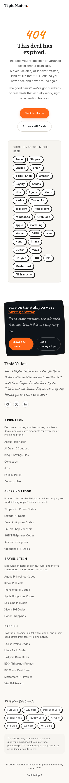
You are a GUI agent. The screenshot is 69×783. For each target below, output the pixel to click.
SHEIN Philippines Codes (19, 535)
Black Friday (14, 717)
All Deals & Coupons (16, 448)
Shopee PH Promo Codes (20, 509)
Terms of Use (12, 481)
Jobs (7, 468)
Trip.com (21, 208)
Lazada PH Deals (14, 515)
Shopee (35, 159)
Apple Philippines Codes (19, 596)
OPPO (35, 233)
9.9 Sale (28, 725)
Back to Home (34, 113)
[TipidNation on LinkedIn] (25, 404)
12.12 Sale (30, 709)
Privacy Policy (13, 474)
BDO (36, 258)
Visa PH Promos (14, 683)
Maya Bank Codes (15, 650)
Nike (19, 192)
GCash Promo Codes (17, 643)
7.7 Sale (55, 717)
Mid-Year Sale (51, 709)
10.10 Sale (46, 725)
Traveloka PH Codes (17, 589)
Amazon (44, 175)
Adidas (36, 183)
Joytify (20, 183)
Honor (20, 241)
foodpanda (23, 216)
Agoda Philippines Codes (19, 576)
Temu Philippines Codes (19, 522)
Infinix (35, 241)
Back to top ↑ (34, 775)
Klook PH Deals (13, 583)
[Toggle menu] (61, 6)
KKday (20, 200)
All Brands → (24, 274)
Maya (35, 249)
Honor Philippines (15, 616)
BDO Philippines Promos (19, 663)
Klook (48, 192)
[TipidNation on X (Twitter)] (16, 404)
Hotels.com (41, 208)
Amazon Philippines (16, 542)
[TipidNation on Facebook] (7, 404)
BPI (48, 258)
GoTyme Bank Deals (16, 657)
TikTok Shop (24, 175)
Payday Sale (36, 717)
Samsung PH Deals (15, 602)
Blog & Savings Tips (16, 454)
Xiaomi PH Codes (15, 609)
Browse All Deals (34, 126)
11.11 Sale (12, 709)
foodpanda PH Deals (17, 548)
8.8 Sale (12, 725)
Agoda (33, 192)
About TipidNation (15, 441)
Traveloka (37, 200)
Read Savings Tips (48, 343)
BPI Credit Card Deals (17, 670)
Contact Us (11, 461)
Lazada (20, 167)
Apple (19, 225)
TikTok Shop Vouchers (18, 529)
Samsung (36, 225)
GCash (20, 249)
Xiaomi (20, 233)
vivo (49, 233)
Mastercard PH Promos (18, 676)
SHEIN (36, 167)
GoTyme (21, 258)
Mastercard (23, 266)
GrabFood (43, 216)
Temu (19, 159)
